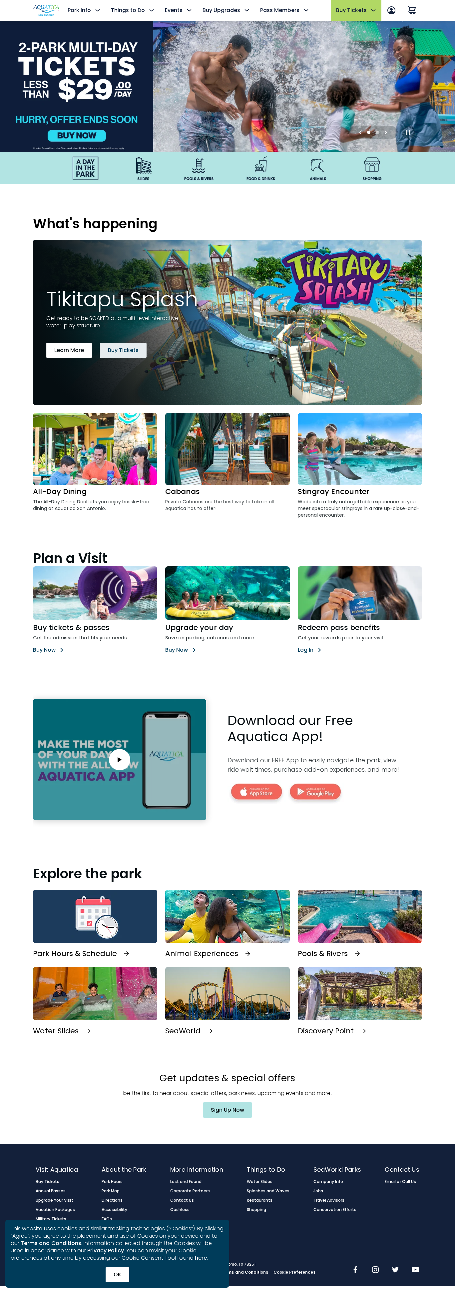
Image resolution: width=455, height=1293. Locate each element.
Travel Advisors (328, 1200)
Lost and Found (186, 1181)
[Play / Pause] (408, 132)
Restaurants (259, 1200)
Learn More (69, 350)
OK (117, 1274)
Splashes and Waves (268, 1191)
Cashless (180, 1209)
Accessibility (114, 1209)
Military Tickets (51, 1219)
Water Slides (259, 1181)
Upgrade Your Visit (54, 1200)
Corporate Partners (190, 1191)
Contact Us (182, 1200)
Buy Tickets (123, 350)
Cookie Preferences (294, 1272)
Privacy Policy (105, 1250)
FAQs (107, 1219)
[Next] (385, 132)
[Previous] (360, 132)
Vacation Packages (55, 1209)
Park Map (111, 1191)
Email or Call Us (400, 1181)
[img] (355, 1270)
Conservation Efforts (335, 1209)
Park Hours (112, 1181)
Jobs (318, 1191)
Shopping (256, 1209)
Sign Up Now (227, 1110)
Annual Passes (51, 1191)
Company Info (328, 1181)
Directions (112, 1200)
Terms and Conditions (51, 1243)
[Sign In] (391, 10)
